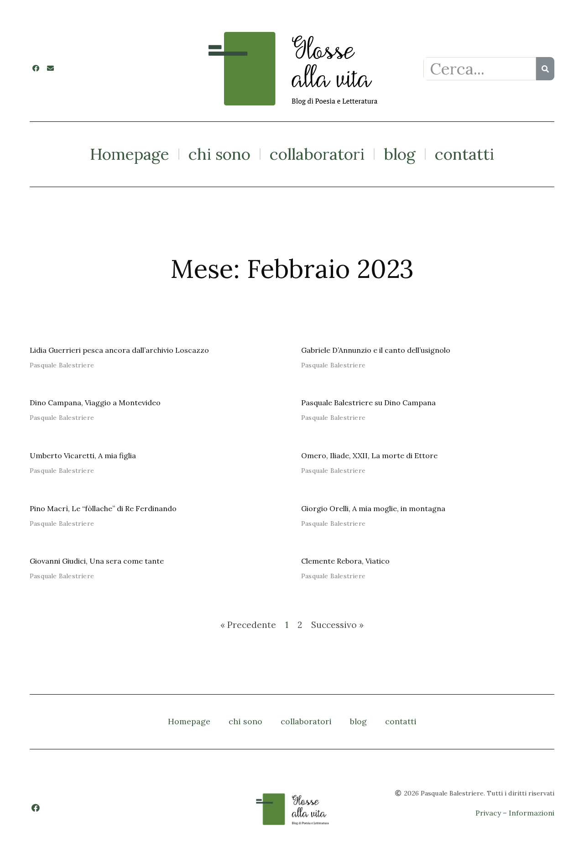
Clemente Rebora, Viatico (345, 560)
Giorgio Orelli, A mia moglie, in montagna (375, 508)
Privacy (488, 812)
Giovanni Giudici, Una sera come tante (97, 560)
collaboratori (317, 154)
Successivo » (337, 624)
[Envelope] (50, 68)
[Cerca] (545, 68)
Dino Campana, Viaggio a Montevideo (95, 402)
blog (400, 154)
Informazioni (531, 812)
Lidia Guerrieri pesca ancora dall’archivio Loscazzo (119, 350)
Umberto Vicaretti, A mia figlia (83, 455)
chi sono (219, 154)
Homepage (129, 154)
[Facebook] (36, 68)
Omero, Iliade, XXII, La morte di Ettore (369, 455)
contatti (464, 154)
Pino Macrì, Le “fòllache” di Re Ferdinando (103, 508)
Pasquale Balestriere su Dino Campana (368, 402)
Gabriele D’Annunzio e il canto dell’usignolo (375, 350)
